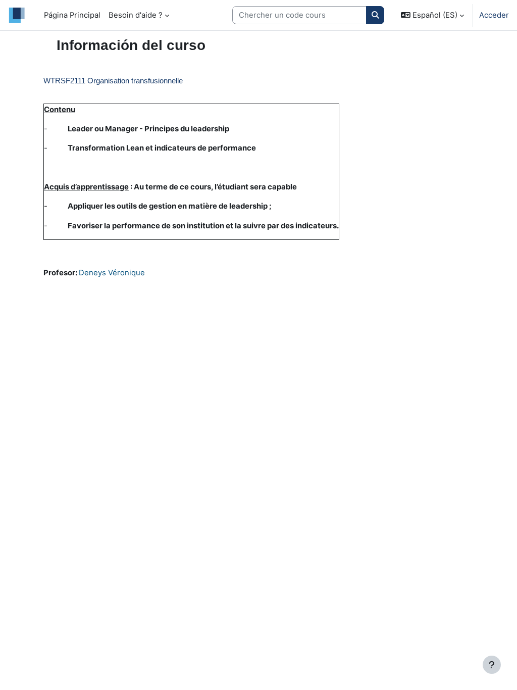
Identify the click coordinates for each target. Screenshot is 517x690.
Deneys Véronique (112, 272)
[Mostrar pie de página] (492, 665)
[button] (432, 15)
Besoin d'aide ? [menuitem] (136, 15)
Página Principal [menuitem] (72, 15)
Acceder (494, 15)
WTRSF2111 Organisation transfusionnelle (113, 80)
